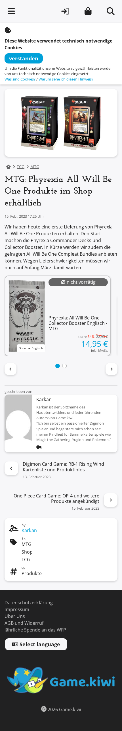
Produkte (32, 573)
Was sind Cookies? (20, 79)
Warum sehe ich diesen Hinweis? (66, 79)
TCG (20, 166)
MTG (34, 166)
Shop (27, 552)
